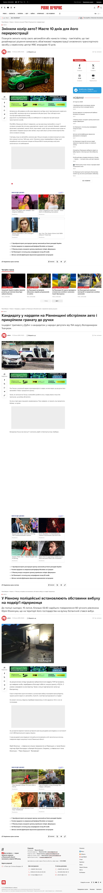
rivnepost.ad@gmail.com (46, 857)
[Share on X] (4, 106)
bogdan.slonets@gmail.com (52, 853)
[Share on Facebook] (4, 103)
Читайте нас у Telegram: (86, 89)
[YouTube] (8, 7)
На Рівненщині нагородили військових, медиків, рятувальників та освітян (38, 291)
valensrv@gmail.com (52, 851)
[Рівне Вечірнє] (4, 882)
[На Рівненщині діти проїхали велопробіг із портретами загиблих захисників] (89, 281)
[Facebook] (79, 68)
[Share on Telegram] (4, 114)
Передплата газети (88, 2)
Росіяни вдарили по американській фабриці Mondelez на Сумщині (32, 246)
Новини (4, 287)
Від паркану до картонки (18, 17)
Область (36, 287)
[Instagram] (79, 78)
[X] (4, 7)
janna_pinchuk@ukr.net (55, 855)
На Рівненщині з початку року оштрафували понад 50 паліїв (30, 252)
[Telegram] (14, 7)
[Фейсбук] (2, 7)
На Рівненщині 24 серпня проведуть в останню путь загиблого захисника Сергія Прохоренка (64, 291)
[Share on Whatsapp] (4, 110)
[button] (94, 7)
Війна (54, 287)
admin (9, 52)
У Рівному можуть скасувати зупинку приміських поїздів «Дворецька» (34, 249)
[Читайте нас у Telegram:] (76, 90)
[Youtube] (93, 78)
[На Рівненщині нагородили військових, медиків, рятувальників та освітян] (39, 281)
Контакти (99, 2)
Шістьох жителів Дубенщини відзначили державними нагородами (32, 255)
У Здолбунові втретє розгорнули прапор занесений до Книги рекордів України (36, 243)
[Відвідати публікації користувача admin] (4, 51)
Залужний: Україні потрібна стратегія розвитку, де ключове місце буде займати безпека (13, 291)
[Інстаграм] (11, 7)
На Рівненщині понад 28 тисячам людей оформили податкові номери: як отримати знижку (84, 143)
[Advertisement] (38, 158)
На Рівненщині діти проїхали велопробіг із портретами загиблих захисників (89, 291)
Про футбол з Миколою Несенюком (93, 17)
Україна (10, 287)
